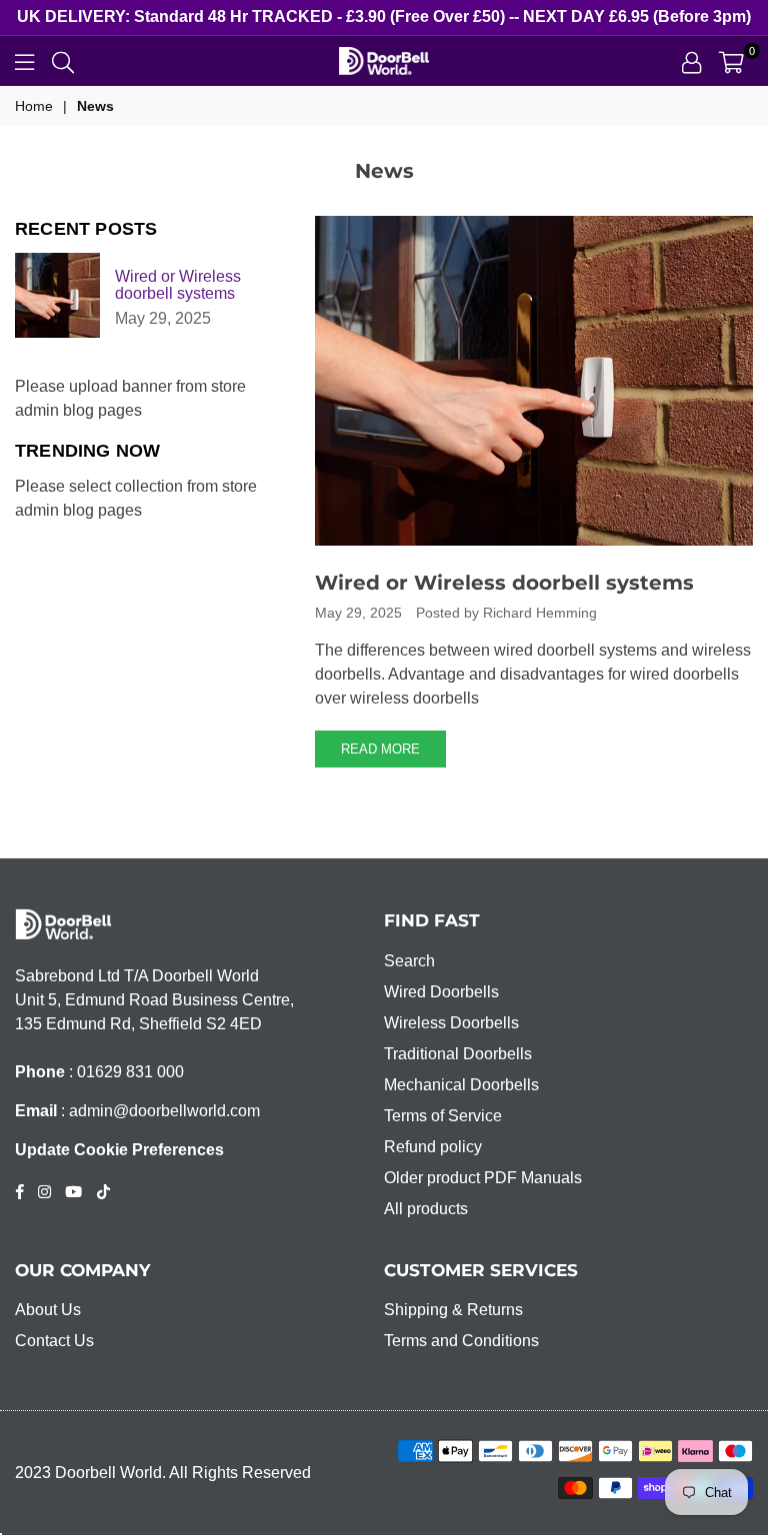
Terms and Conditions (461, 1340)
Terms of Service (443, 1115)
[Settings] (691, 61)
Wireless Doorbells (451, 1022)
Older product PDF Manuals (483, 1177)
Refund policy (433, 1146)
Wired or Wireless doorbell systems (504, 583)
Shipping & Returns (453, 1309)
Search (409, 960)
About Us (48, 1309)
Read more (380, 749)
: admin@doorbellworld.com (158, 1110)
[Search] (63, 61)
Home (34, 106)
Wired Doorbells (441, 991)
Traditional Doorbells (458, 1053)
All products (426, 1208)
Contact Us (54, 1340)
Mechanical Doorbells (461, 1084)
